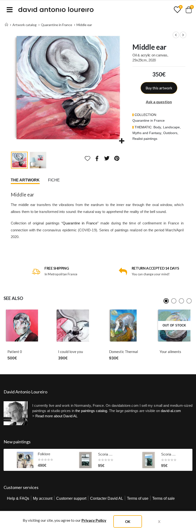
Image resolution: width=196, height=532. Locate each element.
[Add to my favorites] (87, 158)
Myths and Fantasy (146, 133)
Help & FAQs (18, 498)
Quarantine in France (148, 120)
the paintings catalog (91, 411)
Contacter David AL (106, 498)
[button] (16, 87)
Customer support (71, 498)
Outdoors (170, 133)
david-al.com (171, 411)
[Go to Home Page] (6, 25)
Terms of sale (163, 498)
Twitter (107, 158)
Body (157, 127)
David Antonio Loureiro (25, 391)
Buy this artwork (159, 88)
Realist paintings (144, 139)
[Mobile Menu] (10, 10)
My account (42, 498)
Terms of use (137, 498)
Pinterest (117, 158)
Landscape (171, 127)
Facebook (97, 158)
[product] (23, 325)
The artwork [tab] (25, 180)
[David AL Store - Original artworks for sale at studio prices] (56, 9)
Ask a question (159, 101)
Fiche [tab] (54, 180)
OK (127, 521)
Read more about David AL (56, 416)
